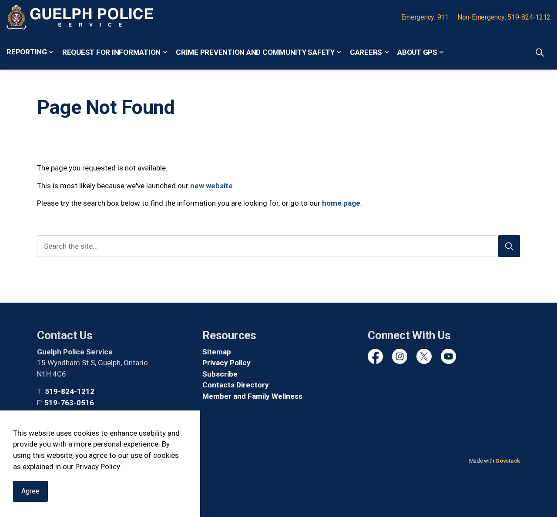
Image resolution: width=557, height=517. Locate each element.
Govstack (507, 460)
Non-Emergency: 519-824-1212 (503, 17)
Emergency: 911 (425, 17)
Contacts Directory (235, 384)
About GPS (417, 51)
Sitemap (216, 351)
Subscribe (220, 374)
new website (211, 185)
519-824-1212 (69, 391)
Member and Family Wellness (252, 396)
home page (341, 203)
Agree (30, 491)
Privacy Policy (226, 362)
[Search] (509, 246)
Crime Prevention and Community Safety (255, 51)
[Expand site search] (539, 52)
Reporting (27, 51)
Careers (366, 51)
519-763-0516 (69, 402)
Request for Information (111, 51)
